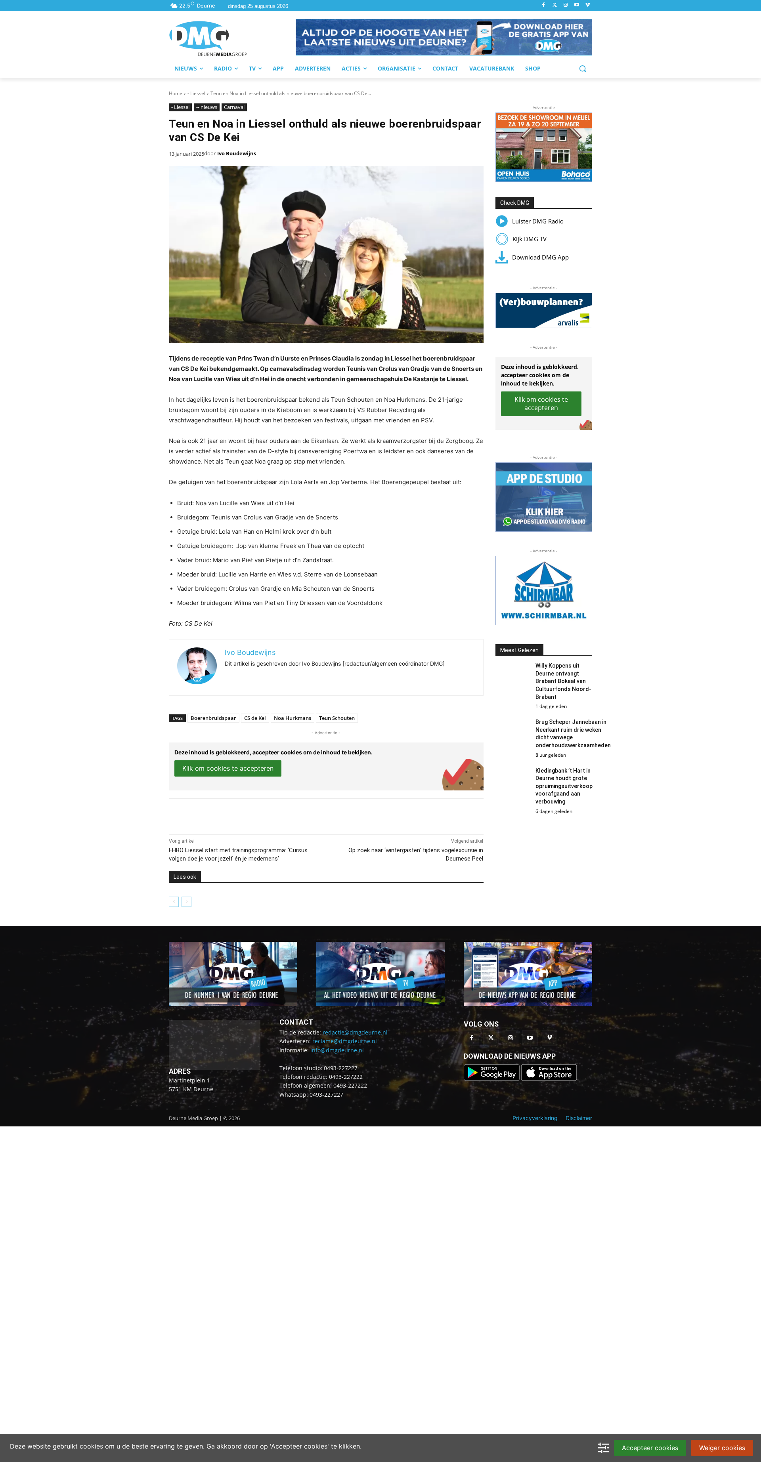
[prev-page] (174, 902)
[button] (444, 37)
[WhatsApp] (260, 815)
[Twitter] (554, 5)
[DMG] (232, 38)
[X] (242, 815)
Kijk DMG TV (529, 239)
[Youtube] (576, 5)
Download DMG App (540, 257)
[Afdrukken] (278, 815)
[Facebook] (543, 5)
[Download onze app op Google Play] (492, 1078)
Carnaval (234, 107)
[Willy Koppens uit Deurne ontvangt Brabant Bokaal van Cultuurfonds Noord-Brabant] (512, 677)
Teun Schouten (337, 717)
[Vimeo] (587, 5)
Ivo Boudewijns (236, 153)
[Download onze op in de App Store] (549, 1078)
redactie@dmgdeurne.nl (355, 1032)
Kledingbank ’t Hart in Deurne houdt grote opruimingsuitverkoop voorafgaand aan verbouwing (564, 786)
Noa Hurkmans (292, 717)
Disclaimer (579, 1118)
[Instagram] (565, 5)
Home (175, 93)
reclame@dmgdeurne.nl (344, 1041)
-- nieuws (206, 107)
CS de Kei (255, 717)
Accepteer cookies (650, 1448)
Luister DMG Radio (538, 221)
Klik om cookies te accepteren (227, 768)
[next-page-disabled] (186, 902)
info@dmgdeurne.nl (337, 1050)
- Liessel (196, 93)
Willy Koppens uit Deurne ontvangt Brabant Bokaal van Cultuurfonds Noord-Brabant (563, 681)
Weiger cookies (722, 1448)
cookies (91, 1446)
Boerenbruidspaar (213, 717)
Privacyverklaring (535, 1118)
